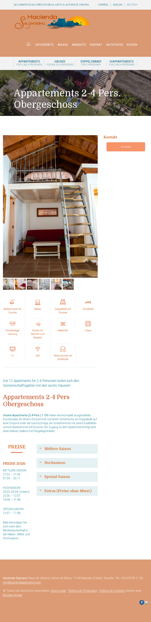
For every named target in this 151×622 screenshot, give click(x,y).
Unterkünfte (44, 44)
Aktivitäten (114, 44)
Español (104, 4)
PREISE (17, 447)
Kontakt (96, 44)
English (117, 4)
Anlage (63, 44)
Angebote (79, 44)
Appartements (29, 63)
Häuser (60, 63)
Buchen (132, 44)
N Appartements (121, 63)
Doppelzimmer (91, 63)
